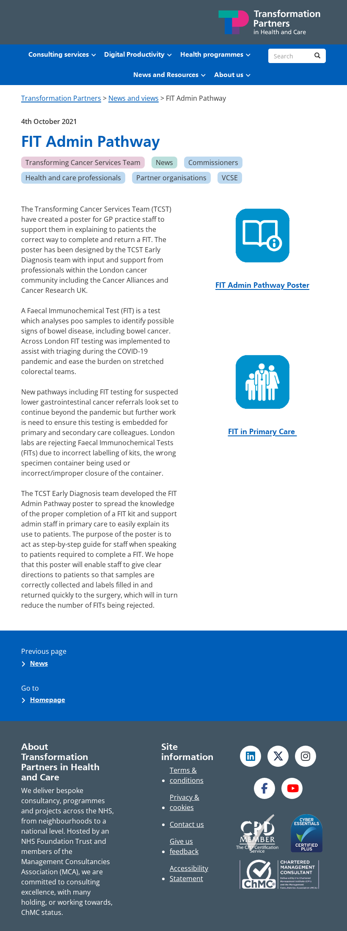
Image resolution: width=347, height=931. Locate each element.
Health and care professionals (73, 177)
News (164, 162)
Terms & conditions (187, 775)
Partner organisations (171, 177)
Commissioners (213, 162)
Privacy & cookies (184, 802)
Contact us (187, 824)
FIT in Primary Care (262, 431)
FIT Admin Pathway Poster (262, 285)
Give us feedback (184, 846)
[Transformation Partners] (269, 22)
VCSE (230, 177)
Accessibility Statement (189, 873)
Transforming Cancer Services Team (82, 162)
